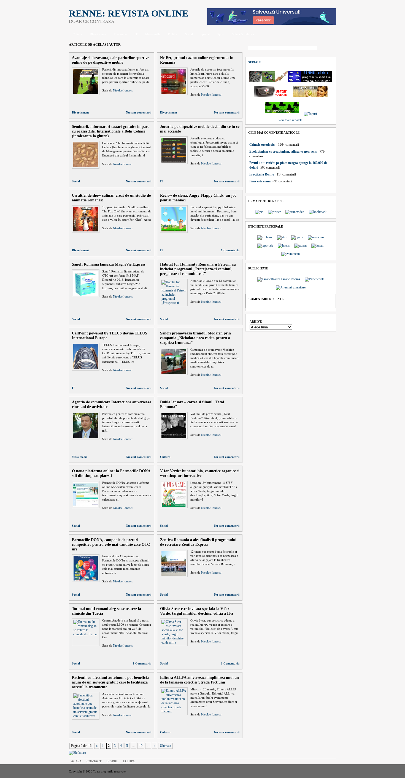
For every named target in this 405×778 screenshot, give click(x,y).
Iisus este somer (260, 181)
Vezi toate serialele (290, 120)
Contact (94, 761)
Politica (172, 34)
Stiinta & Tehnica (243, 34)
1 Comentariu (230, 250)
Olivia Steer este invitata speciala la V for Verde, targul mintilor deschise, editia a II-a (196, 610)
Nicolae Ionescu (123, 90)
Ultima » (165, 746)
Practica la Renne (261, 174)
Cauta (328, 48)
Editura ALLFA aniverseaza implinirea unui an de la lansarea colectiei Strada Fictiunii (199, 679)
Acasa (76, 761)
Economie (120, 34)
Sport (220, 34)
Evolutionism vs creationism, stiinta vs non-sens (283, 151)
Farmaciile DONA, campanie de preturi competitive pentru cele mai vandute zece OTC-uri (111, 544)
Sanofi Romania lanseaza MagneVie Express (108, 264)
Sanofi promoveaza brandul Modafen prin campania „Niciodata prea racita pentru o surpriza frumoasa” (195, 338)
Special (205, 34)
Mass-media (152, 34)
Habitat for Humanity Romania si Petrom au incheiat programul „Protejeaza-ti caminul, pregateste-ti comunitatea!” (198, 269)
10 (140, 746)
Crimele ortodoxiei (262, 145)
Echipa (129, 761)
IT (135, 34)
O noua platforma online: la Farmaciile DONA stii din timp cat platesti (111, 473)
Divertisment (98, 34)
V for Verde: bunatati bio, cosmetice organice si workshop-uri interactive (199, 473)
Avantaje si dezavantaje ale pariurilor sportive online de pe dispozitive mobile (110, 59)
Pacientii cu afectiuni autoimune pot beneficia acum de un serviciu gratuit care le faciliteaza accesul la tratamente (110, 682)
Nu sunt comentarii (138, 112)
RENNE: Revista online (128, 13)
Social (189, 34)
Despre (112, 761)
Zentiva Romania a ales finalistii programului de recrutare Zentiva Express (198, 542)
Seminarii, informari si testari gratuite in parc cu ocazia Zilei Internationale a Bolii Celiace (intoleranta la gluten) (110, 131)
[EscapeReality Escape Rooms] (271, 24)
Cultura (77, 34)
